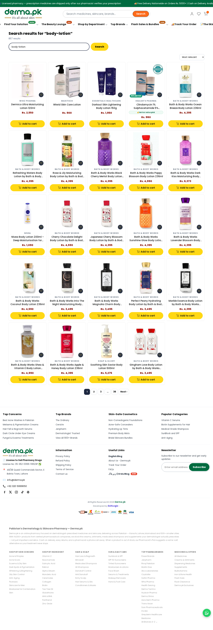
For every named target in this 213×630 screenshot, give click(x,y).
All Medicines (180, 556)
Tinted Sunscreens (117, 563)
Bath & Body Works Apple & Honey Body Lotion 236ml (67, 366)
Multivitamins (180, 570)
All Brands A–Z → (149, 621)
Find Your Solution (19, 23)
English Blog (115, 456)
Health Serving (148, 585)
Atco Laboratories (149, 570)
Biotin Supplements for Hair (175, 424)
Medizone (145, 618)
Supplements (180, 567)
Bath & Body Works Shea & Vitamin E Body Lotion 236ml (27, 366)
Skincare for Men (17, 585)
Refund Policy (63, 460)
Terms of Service (65, 469)
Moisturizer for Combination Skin (22, 591)
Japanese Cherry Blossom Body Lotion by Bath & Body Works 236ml (106, 238)
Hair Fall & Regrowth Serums (17, 429)
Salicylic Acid (48, 563)
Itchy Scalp (80, 578)
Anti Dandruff (81, 574)
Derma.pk (120, 502)
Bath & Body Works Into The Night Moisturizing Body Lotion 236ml (67, 302)
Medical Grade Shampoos (175, 429)
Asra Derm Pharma (150, 600)
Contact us (62, 473)
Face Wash (113, 570)
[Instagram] (16, 492)
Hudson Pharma (149, 592)
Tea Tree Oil (47, 589)
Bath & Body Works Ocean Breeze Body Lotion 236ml (185, 106)
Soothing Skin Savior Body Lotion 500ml (106, 366)
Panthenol (47, 600)
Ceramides (47, 578)
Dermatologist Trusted (68, 433)
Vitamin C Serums (170, 420)
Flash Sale (179, 578)
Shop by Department (91, 24)
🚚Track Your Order (183, 24)
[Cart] (205, 14)
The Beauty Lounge (56, 23)
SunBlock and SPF (170, 433)
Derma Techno (148, 589)
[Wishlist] (198, 14)
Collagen (46, 581)
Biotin (45, 585)
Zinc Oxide (47, 603)
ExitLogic (113, 505)
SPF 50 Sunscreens (117, 560)
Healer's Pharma (146, 101)
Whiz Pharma (27, 101)
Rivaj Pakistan (148, 563)
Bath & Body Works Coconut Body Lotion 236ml (27, 302)
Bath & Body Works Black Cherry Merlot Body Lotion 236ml (106, 174)
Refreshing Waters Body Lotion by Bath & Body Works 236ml (27, 174)
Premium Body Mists (119, 433)
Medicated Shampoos (86, 563)
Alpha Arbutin (48, 570)
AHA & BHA (47, 596)
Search (140, 13)
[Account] (192, 14)
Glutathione (47, 592)
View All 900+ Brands (66, 437)
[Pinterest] (28, 492)
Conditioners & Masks (85, 585)
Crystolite (145, 574)
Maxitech (67, 101)
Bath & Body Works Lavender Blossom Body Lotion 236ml (185, 238)
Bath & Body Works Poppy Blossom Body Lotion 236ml (146, 174)
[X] (10, 492)
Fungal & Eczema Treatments (18, 437)
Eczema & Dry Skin (18, 563)
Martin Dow (146, 567)
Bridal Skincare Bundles (121, 437)
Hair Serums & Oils (84, 581)
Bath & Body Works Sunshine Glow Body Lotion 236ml (145, 238)
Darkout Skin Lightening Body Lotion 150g (106, 106)
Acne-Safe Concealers (121, 424)
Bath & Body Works (185, 101)
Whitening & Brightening (20, 570)
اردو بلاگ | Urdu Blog (122, 473)
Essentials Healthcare (106, 101)
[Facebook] (4, 492)
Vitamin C (47, 556)
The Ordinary (62, 420)
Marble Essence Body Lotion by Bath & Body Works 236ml (185, 302)
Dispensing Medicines (184, 563)
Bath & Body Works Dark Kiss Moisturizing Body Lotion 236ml (185, 174)
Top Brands (118, 24)
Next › (123, 391)
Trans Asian (147, 603)
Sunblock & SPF (115, 556)
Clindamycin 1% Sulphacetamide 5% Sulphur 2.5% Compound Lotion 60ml (146, 106)
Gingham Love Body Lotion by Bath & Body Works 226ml (146, 366)
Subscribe (199, 467)
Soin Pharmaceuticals (152, 607)
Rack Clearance (182, 581)
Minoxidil (79, 560)
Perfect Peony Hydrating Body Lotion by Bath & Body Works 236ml (146, 302)
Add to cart (29, 123)
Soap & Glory (106, 361)
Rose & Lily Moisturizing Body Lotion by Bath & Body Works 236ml (67, 174)
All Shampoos (82, 567)
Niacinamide (48, 560)
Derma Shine (147, 596)
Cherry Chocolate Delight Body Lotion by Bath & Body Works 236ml (67, 238)
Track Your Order (117, 465)
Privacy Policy (63, 456)
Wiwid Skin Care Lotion (67, 104)
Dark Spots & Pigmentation (21, 567)
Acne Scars (14, 560)
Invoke (144, 611)
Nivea (27, 233)
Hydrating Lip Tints (118, 429)
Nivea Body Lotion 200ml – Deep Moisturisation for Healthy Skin (27, 238)
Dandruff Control (83, 570)
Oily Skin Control (16, 574)
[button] (41, 94)
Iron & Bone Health (183, 574)
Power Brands (147, 556)
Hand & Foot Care (116, 581)
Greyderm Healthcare (151, 614)
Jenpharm (61, 429)
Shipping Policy (63, 465)
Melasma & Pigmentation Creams (20, 424)
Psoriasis (13, 581)
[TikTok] (22, 492)
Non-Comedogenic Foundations (125, 420)
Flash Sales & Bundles (147, 23)
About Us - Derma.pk (120, 460)
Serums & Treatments (118, 574)
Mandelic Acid (49, 574)
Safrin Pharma (148, 578)
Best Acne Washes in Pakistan (18, 420)
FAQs (111, 469)
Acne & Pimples (16, 556)
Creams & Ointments (184, 560)
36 (114, 391)
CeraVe (60, 424)
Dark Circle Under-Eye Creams (19, 433)
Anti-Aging (166, 437)
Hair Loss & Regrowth (85, 556)
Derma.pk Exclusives (184, 585)
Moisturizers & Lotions (118, 567)
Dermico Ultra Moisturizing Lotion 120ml (27, 106)
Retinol (45, 567)
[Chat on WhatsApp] (207, 613)
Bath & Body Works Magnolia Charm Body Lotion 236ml (106, 302)
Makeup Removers (117, 578)
